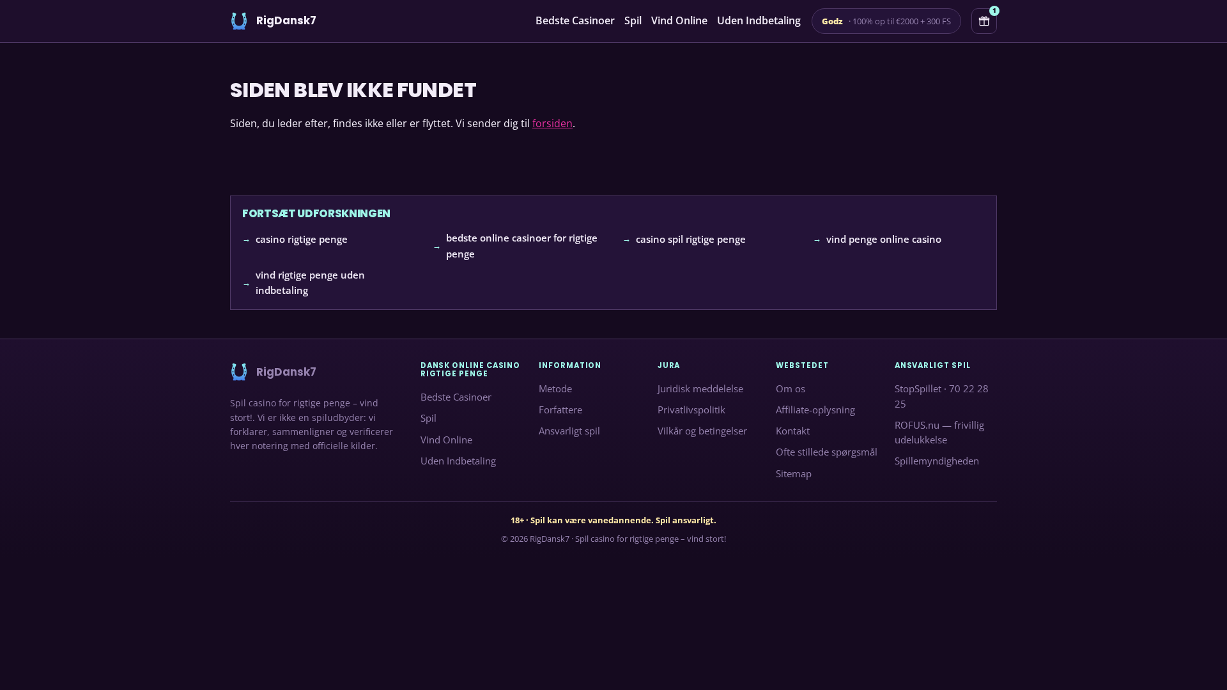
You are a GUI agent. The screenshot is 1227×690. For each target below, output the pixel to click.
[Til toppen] (1196, 659)
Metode (555, 388)
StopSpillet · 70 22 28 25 (942, 396)
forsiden (552, 123)
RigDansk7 (549, 538)
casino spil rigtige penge (691, 239)
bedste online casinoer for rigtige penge (522, 246)
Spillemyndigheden (937, 461)
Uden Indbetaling (759, 20)
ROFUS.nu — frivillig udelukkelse (939, 432)
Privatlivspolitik (691, 410)
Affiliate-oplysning (815, 410)
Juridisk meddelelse (700, 388)
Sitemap (794, 473)
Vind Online (679, 20)
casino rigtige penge (302, 239)
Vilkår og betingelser (702, 431)
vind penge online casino (883, 239)
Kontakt (793, 431)
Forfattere (560, 410)
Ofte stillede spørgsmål (826, 452)
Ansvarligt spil (569, 431)
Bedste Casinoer (575, 20)
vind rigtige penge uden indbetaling (310, 282)
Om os (790, 388)
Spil (633, 20)
